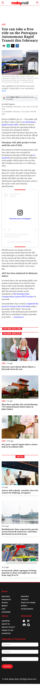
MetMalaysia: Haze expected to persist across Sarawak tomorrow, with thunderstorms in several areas (20, 531)
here (4, 91)
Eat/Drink (6, 612)
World (5, 602)
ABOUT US (6, 624)
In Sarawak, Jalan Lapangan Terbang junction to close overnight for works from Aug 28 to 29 (19, 572)
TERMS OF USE (7, 630)
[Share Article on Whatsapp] (8, 47)
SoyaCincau (19, 317)
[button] (36, 98)
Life (4, 24)
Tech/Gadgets (27, 609)
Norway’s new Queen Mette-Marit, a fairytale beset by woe (18, 368)
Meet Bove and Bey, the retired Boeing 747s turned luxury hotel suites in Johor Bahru (19, 406)
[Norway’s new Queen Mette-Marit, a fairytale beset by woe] (20, 349)
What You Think (28, 602)
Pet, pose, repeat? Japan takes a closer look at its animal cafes (20, 445)
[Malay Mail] (20, 4)
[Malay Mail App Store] (24, 622)
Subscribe (7, 666)
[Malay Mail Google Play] (28, 622)
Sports (24, 606)
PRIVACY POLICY (8, 627)
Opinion (24, 599)
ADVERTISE (6, 633)
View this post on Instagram (20, 218)
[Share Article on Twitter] (12, 47)
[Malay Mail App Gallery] (24, 626)
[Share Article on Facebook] (17, 47)
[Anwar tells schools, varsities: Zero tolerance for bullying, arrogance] (20, 473)
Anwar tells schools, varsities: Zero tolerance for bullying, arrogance (20, 491)
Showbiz (25, 596)
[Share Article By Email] (4, 47)
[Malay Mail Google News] (28, 626)
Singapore (6, 599)
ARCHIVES (6, 621)
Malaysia (6, 596)
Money (5, 606)
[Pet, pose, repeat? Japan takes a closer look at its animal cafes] (20, 427)
